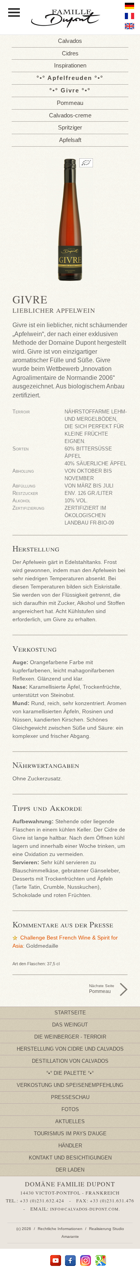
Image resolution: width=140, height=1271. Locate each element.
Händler (70, 1146)
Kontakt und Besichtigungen (70, 1158)
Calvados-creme (70, 115)
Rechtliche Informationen (60, 1229)
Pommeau (70, 102)
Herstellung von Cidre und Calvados (70, 1049)
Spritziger (70, 127)
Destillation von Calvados (70, 1061)
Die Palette (70, 1073)
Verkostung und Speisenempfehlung (70, 1085)
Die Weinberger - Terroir (70, 1037)
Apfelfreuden (69, 77)
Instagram (85, 1260)
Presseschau (70, 1097)
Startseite (70, 1013)
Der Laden (70, 1170)
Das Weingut (70, 1025)
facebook (70, 1260)
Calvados (70, 40)
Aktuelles (70, 1121)
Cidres (70, 53)
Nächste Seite (101, 989)
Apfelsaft (70, 139)
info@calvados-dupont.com (84, 1209)
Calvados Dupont (70, 19)
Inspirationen (70, 65)
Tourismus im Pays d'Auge (70, 1133)
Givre (70, 90)
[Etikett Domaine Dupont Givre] (70, 254)
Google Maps (101, 1260)
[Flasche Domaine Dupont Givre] (70, 219)
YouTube (55, 1260)
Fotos (70, 1109)
